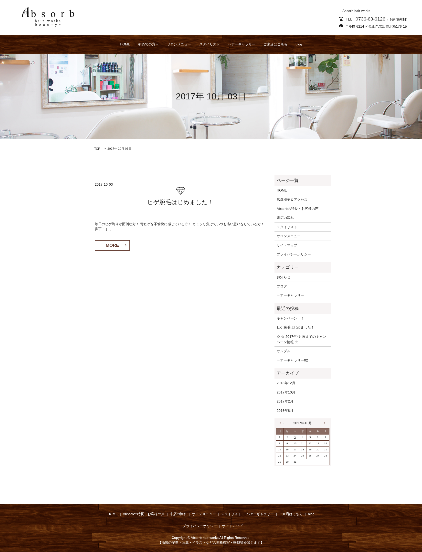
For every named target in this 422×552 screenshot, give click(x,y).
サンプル (283, 351)
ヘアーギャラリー (241, 44)
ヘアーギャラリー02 (292, 360)
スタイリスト (209, 44)
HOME (125, 44)
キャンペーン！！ (290, 318)
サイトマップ (287, 245)
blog (298, 44)
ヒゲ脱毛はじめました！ (180, 202)
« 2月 (281, 423)
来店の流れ (285, 218)
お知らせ (283, 277)
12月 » (323, 423)
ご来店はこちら (275, 44)
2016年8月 (285, 411)
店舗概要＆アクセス (292, 200)
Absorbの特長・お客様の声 (297, 209)
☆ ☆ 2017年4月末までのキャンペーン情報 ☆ (301, 339)
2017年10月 (286, 392)
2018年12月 (286, 383)
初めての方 (146, 44)
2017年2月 (285, 401)
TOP (97, 148)
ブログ (282, 286)
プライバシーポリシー (294, 254)
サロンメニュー (179, 44)
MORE (112, 245)
